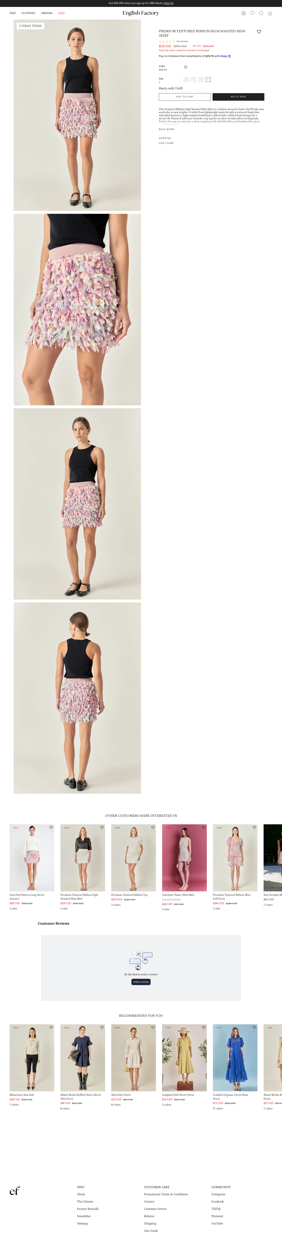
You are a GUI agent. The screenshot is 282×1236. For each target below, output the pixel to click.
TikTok (216, 1209)
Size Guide (151, 1231)
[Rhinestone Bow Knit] (32, 1057)
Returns (149, 1216)
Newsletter (84, 1216)
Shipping (150, 1223)
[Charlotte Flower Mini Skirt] (184, 857)
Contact (149, 1201)
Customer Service (155, 1209)
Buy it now (238, 96)
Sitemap (82, 1223)
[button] (13, 13)
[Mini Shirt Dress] (133, 1057)
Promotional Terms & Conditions (166, 1194)
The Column (85, 1201)
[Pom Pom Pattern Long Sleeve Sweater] (32, 857)
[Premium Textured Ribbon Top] (133, 857)
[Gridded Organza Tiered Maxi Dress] (235, 1057)
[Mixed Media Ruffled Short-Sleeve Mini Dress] (82, 1057)
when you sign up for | (141, 3)
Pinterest (217, 1216)
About (81, 1194)
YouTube (217, 1223)
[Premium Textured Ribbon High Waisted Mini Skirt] (82, 857)
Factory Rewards (88, 1209)
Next (276, 864)
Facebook (217, 1201)
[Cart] (270, 13)
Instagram (218, 1194)
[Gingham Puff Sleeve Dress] (184, 1057)
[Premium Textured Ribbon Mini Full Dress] (235, 857)
